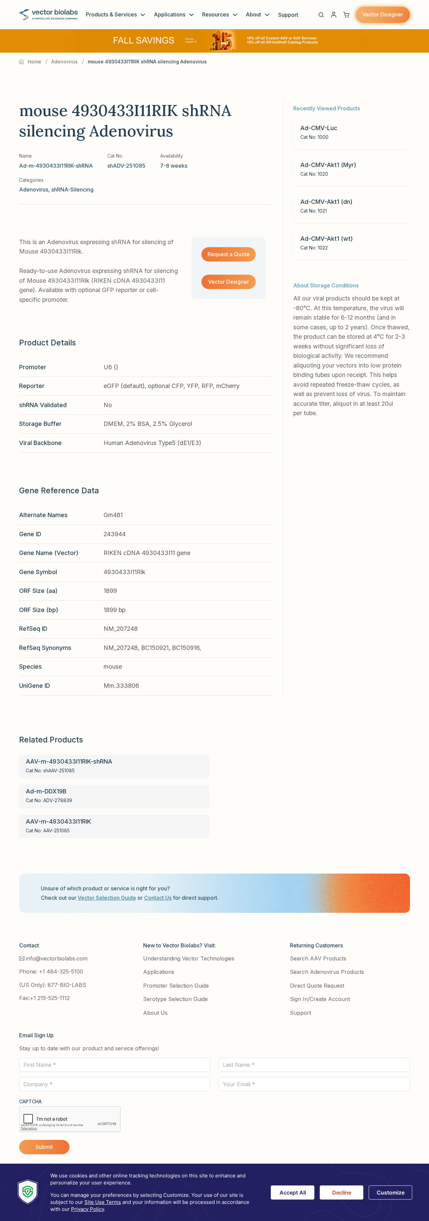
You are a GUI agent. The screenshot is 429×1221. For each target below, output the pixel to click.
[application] (214, 1192)
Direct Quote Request (317, 985)
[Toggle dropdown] (142, 14)
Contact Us (158, 897)
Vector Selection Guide (107, 897)
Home (34, 61)
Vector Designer (382, 14)
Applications (169, 14)
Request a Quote (228, 254)
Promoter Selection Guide (176, 985)
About (253, 14)
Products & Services (111, 14)
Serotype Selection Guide (175, 999)
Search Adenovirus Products (327, 971)
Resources (215, 14)
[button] (321, 15)
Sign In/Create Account (320, 999)
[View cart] (346, 15)
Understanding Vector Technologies (188, 958)
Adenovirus (64, 61)
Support (288, 14)
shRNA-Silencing (72, 189)
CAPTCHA (30, 1101)
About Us (155, 1012)
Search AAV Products (318, 958)
